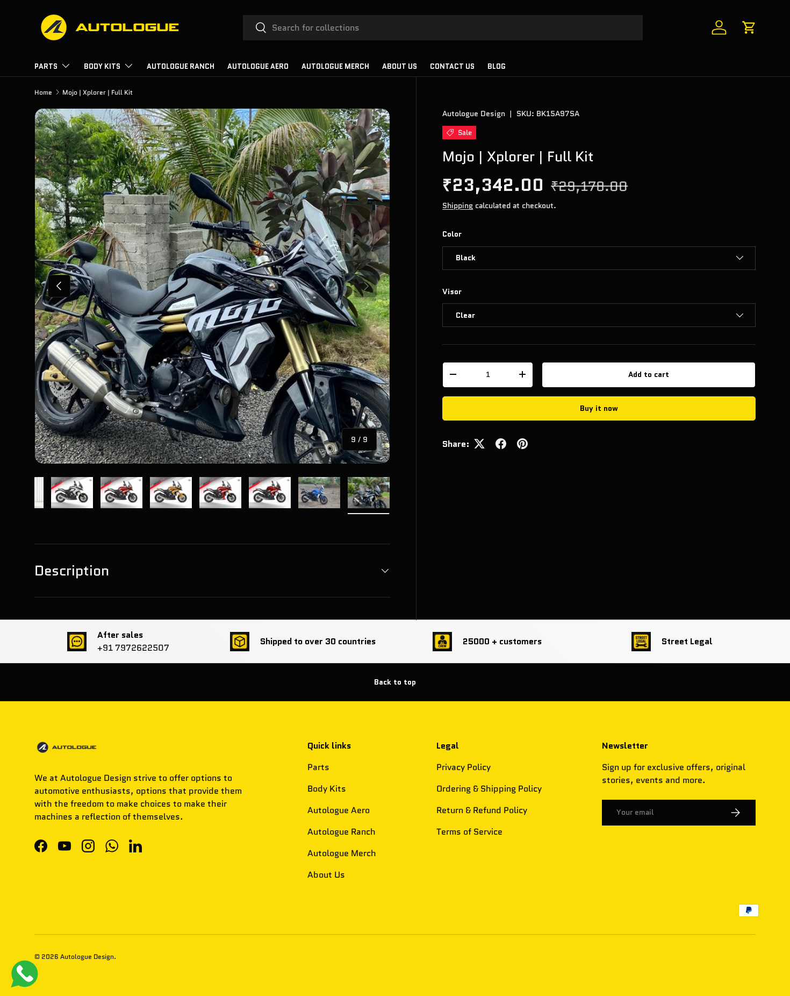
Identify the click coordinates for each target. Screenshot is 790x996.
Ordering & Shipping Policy (489, 788)
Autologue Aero (338, 810)
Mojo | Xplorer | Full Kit (97, 92)
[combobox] (443, 27)
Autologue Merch (335, 66)
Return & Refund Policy (481, 810)
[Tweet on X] (479, 443)
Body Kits (102, 66)
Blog (496, 66)
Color (452, 234)
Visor (452, 291)
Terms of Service (469, 832)
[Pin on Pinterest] (522, 443)
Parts (318, 767)
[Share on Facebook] (501, 443)
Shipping (457, 205)
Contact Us (452, 66)
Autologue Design (473, 113)
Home (43, 92)
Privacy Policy (463, 767)
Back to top (395, 682)
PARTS (46, 66)
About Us (399, 66)
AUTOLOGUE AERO (258, 66)
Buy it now (599, 407)
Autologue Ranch (180, 66)
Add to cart (648, 374)
